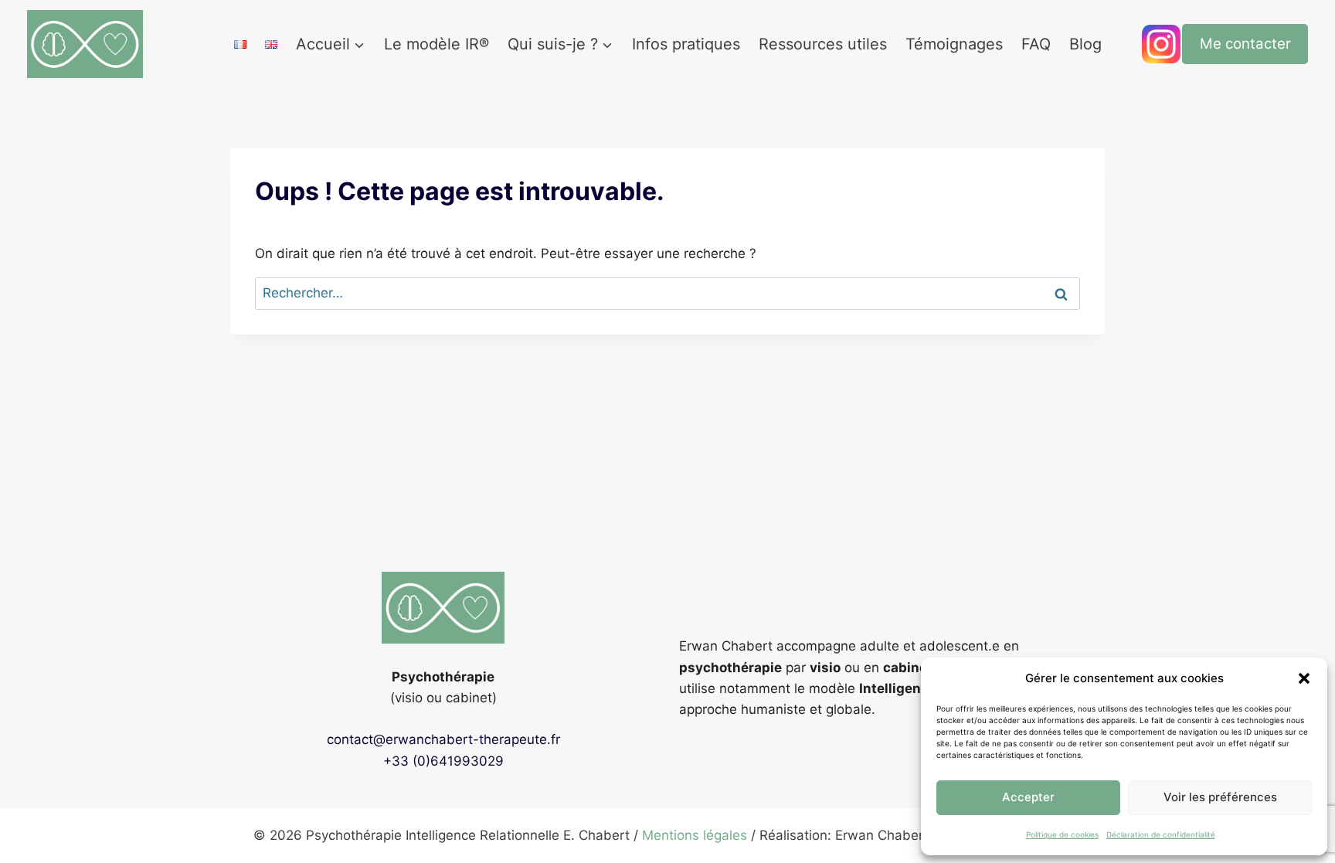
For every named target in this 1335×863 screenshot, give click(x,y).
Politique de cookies (1062, 834)
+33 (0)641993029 (443, 761)
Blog (1085, 44)
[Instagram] (1161, 44)
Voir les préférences (1220, 797)
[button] (1304, 678)
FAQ (1036, 44)
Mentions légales (694, 835)
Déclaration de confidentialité (1160, 834)
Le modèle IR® (436, 44)
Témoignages (954, 44)
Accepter (1028, 797)
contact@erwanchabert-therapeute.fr (443, 739)
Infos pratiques (686, 44)
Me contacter (1245, 44)
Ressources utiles (823, 44)
